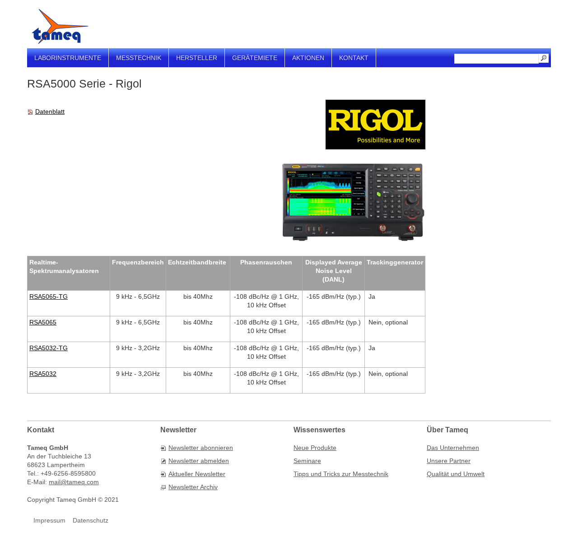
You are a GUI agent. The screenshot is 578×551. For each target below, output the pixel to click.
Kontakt (353, 57)
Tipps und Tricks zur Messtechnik (341, 473)
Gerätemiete (254, 57)
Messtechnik (138, 57)
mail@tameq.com (74, 482)
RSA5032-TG (48, 348)
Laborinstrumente (67, 57)
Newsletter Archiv (193, 487)
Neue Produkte (315, 447)
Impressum (49, 520)
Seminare (307, 460)
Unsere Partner (449, 460)
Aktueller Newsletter (196, 473)
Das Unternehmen (453, 447)
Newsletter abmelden (198, 460)
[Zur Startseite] (60, 26)
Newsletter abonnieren (200, 447)
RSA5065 (42, 322)
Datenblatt (50, 111)
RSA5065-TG (48, 296)
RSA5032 (42, 373)
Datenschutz (90, 520)
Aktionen (308, 57)
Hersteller (196, 57)
